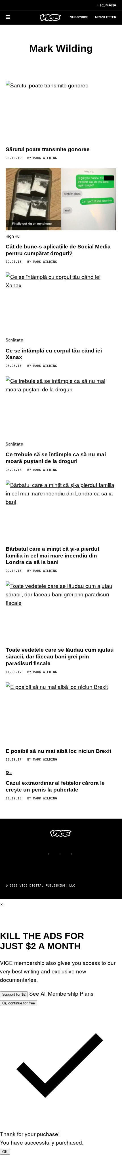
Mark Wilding (45, 158)
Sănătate (14, 340)
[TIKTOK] (66, 854)
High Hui (13, 237)
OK (5, 1152)
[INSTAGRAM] (55, 854)
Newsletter (105, 17)
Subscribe (79, 17)
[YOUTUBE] (78, 854)
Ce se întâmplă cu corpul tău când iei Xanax (54, 354)
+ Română (106, 5)
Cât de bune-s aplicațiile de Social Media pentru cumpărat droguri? (58, 250)
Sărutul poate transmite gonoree (48, 149)
